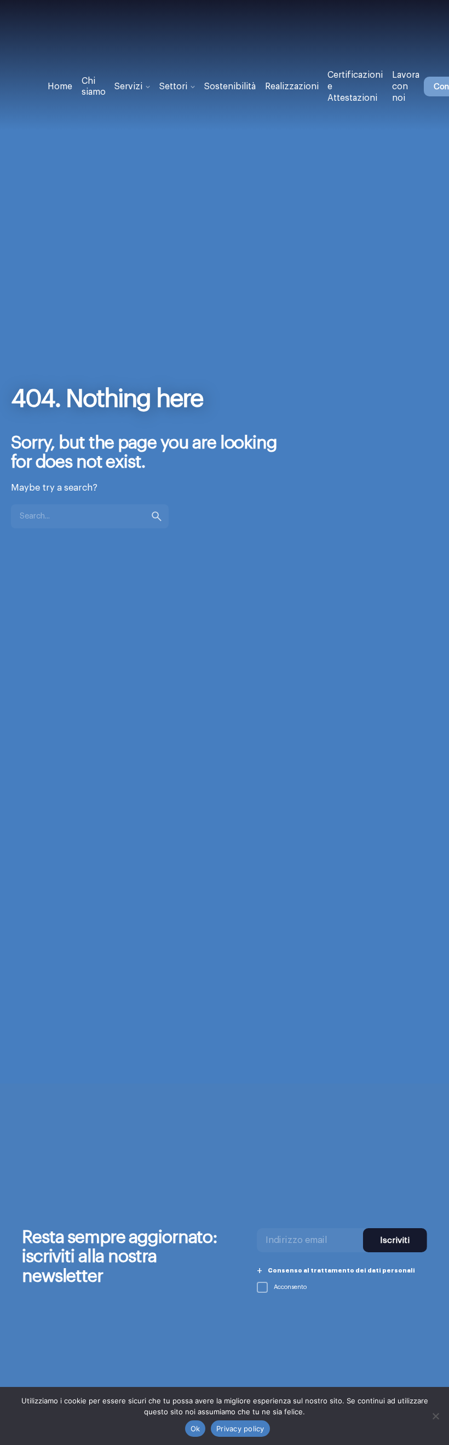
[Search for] (90, 516)
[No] (435, 1416)
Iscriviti (395, 1240)
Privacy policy (240, 1428)
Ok (195, 1428)
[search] (157, 516)
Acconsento (289, 1287)
